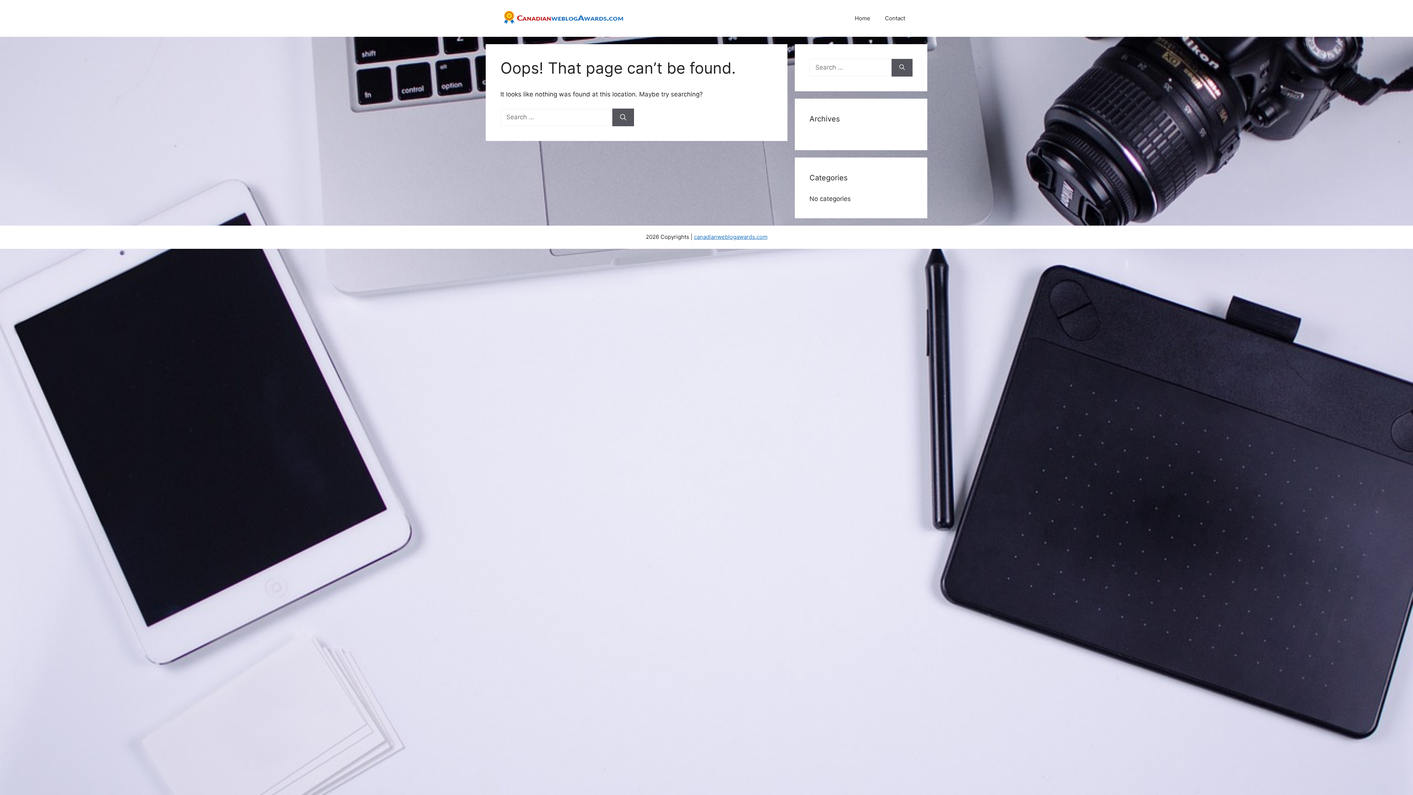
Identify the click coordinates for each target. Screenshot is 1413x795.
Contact (895, 18)
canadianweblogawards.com (731, 236)
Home (862, 18)
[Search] (623, 117)
